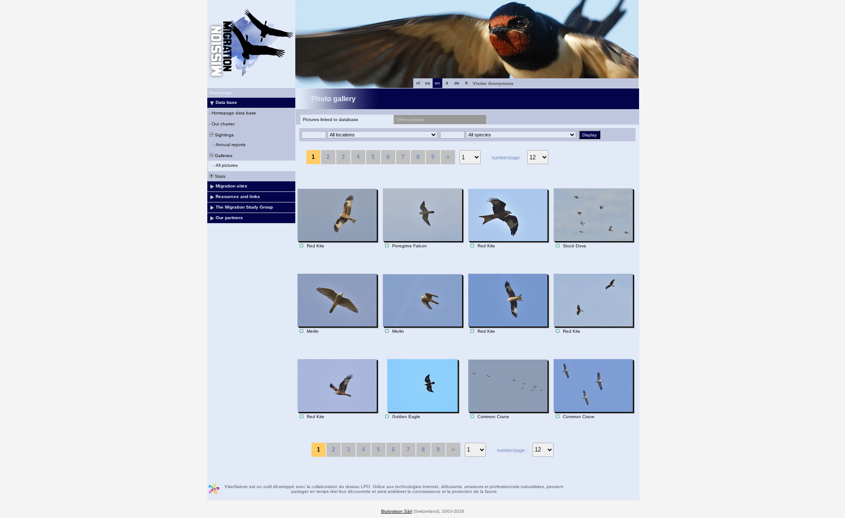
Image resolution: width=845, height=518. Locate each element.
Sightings (223, 134)
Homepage (220, 92)
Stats (219, 176)
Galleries (222, 155)
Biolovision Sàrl (396, 511)
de (456, 83)
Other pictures (410, 119)
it (447, 83)
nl (418, 83)
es (427, 83)
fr (466, 83)
